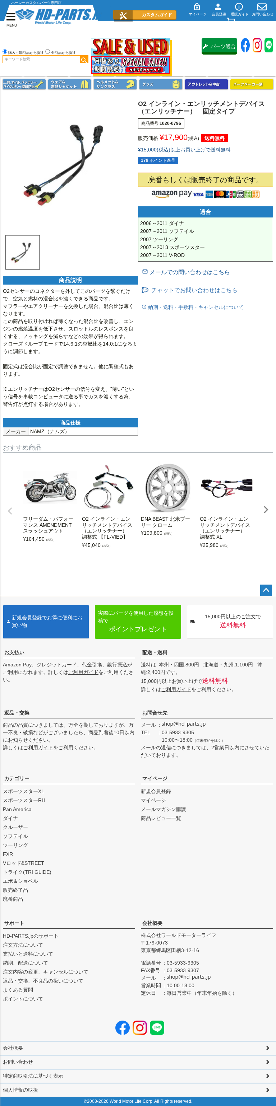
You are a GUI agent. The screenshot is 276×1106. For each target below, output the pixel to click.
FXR (8, 854)
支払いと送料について (28, 954)
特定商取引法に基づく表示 (33, 1076)
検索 (84, 59)
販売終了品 (15, 890)
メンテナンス (24, 84)
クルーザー (15, 827)
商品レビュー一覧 (161, 818)
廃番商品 (13, 899)
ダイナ (10, 818)
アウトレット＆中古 (206, 84)
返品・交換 (16, 713)
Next (266, 509)
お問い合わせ (18, 1062)
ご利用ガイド (83, 672)
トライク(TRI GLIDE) (27, 872)
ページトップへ (266, 590)
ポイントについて (23, 999)
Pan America (17, 809)
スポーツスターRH (24, 800)
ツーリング (15, 845)
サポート (14, 923)
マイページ (154, 778)
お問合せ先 (154, 713)
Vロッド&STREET (23, 863)
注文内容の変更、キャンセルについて (45, 972)
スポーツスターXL (23, 791)
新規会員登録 (156, 791)
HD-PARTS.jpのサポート (31, 936)
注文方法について (23, 945)
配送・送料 (154, 652)
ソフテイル (15, 836)
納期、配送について (25, 963)
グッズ (160, 84)
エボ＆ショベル (20, 881)
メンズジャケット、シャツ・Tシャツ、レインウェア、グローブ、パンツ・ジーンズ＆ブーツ (69, 84)
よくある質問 (18, 990)
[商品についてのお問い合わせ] (186, 272)
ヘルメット (115, 84)
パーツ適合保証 (223, 49)
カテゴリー (16, 778)
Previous (10, 511)
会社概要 (152, 923)
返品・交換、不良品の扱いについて (43, 981)
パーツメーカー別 (251, 84)
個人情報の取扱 (20, 1090)
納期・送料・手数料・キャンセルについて (195, 307)
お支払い (14, 652)
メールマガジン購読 (163, 809)
